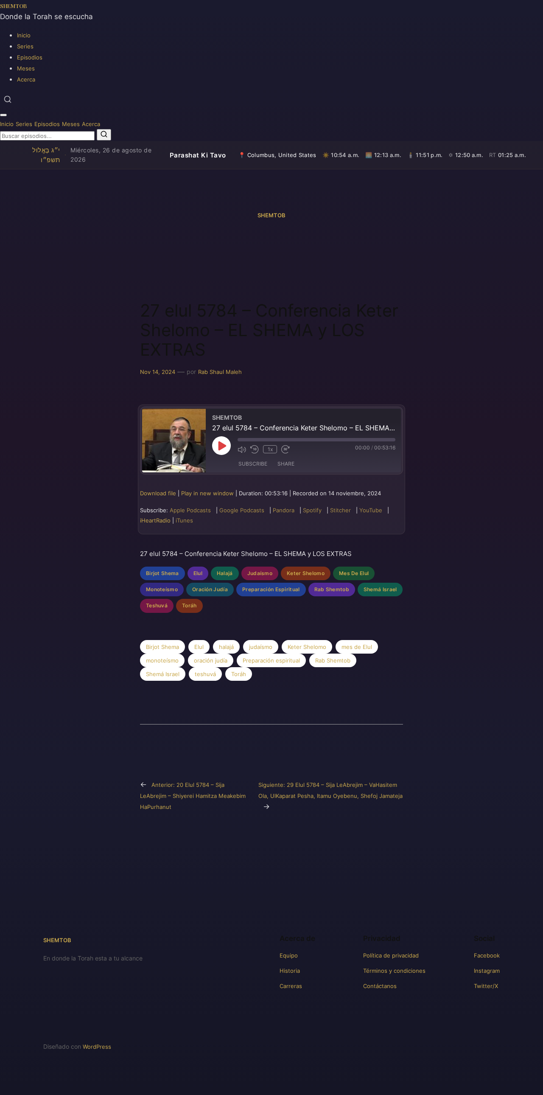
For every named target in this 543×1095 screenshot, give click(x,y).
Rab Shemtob (331, 589)
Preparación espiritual (271, 660)
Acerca (26, 79)
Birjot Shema (162, 573)
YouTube (370, 510)
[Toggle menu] (3, 115)
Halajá (225, 573)
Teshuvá (157, 605)
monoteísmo (162, 660)
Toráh (189, 605)
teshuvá (205, 674)
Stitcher (340, 510)
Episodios (29, 57)
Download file (158, 493)
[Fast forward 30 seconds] (285, 449)
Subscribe (252, 463)
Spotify (312, 510)
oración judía (210, 660)
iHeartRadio (155, 520)
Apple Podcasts (190, 510)
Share (285, 463)
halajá (226, 646)
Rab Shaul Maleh (220, 371)
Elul (197, 573)
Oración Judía (210, 589)
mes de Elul (356, 646)
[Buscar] (7, 99)
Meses (26, 68)
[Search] (104, 134)
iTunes (184, 520)
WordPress (97, 1046)
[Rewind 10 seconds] (254, 449)
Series (25, 46)
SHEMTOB (13, 5)
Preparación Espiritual (271, 589)
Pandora (283, 510)
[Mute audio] (242, 449)
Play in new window (207, 493)
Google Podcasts (241, 510)
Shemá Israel (380, 589)
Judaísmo (259, 573)
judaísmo (260, 646)
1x (270, 449)
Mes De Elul (354, 573)
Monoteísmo (162, 589)
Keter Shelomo (306, 573)
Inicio (24, 35)
